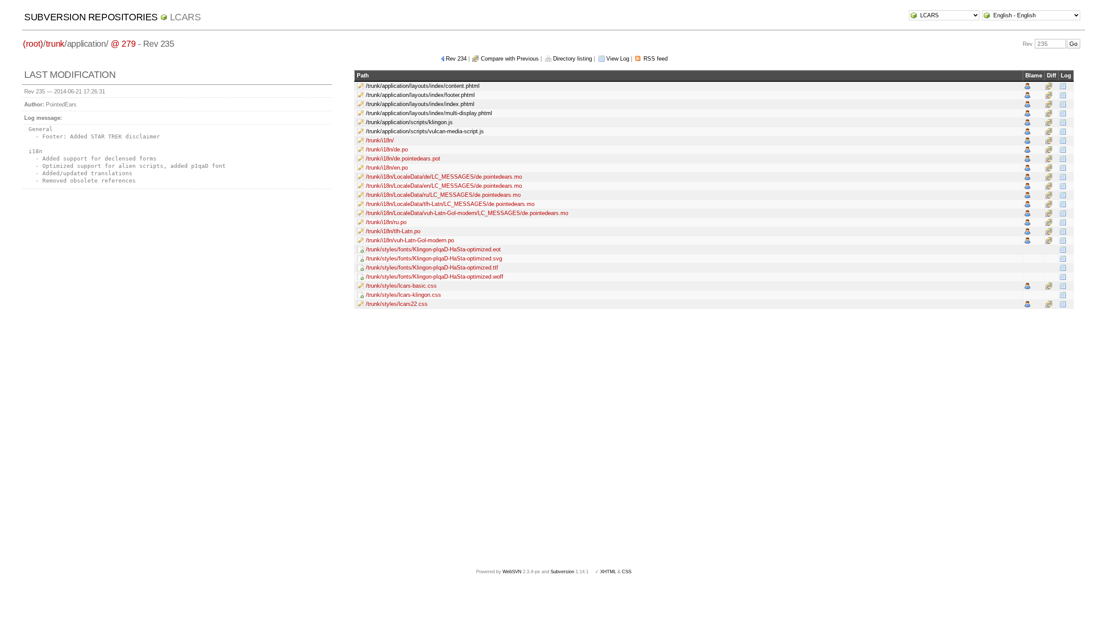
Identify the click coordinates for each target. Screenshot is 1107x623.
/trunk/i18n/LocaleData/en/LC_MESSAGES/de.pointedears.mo (444, 186)
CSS (626, 571)
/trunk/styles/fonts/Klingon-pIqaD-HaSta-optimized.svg (434, 258)
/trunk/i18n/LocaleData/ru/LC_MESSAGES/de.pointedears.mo (443, 195)
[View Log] (1062, 86)
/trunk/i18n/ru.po (386, 222)
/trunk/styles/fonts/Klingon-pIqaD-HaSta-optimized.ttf (432, 267)
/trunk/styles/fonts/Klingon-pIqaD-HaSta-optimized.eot (433, 249)
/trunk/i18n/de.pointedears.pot (403, 158)
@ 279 (123, 43)
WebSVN (512, 571)
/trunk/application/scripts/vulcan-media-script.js (425, 131)
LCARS (185, 17)
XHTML (608, 571)
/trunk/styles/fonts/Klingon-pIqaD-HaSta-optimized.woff (434, 276)
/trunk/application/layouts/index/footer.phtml (420, 95)
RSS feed (655, 58)
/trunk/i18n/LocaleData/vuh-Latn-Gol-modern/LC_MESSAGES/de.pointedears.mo (467, 213)
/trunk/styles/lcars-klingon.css (403, 295)
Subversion (562, 571)
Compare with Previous (510, 58)
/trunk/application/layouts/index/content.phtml (423, 86)
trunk (55, 43)
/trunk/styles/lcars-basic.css (401, 286)
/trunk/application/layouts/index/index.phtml (420, 104)
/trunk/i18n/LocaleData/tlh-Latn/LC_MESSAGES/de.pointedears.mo (450, 204)
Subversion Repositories (91, 17)
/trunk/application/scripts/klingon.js (409, 122)
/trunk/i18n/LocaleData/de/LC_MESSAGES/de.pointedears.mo (444, 176)
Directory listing (572, 58)
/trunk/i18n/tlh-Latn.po (393, 231)
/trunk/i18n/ (380, 140)
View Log (617, 58)
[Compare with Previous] (1049, 86)
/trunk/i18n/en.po (387, 167)
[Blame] (1027, 86)
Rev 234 (456, 58)
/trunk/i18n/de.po (387, 149)
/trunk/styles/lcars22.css (397, 304)
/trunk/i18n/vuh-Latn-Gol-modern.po (410, 240)
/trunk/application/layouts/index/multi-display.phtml (429, 113)
